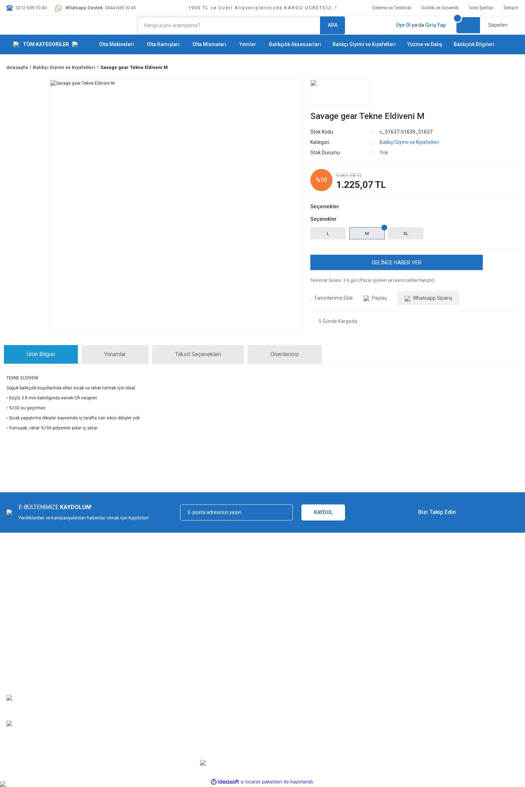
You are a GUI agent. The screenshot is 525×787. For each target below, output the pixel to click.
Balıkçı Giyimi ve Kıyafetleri (409, 142)
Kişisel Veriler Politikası (116, 668)
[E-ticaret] (261, 781)
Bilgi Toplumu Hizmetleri (378, 657)
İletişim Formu (21, 668)
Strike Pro (233, 710)
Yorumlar (115, 354)
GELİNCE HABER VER (396, 262)
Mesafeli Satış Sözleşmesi (120, 636)
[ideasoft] (225, 781)
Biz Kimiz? (17, 636)
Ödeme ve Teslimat (391, 7)
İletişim (511, 7)
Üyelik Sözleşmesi (372, 636)
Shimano (233, 657)
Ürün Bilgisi (41, 354)
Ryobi (229, 689)
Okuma (231, 678)
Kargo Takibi (19, 657)
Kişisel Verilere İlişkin (375, 668)
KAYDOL (323, 512)
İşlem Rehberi (368, 646)
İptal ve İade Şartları (113, 657)
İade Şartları (481, 7)
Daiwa (230, 668)
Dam (228, 699)
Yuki (228, 636)
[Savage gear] (340, 92)
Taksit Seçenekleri (198, 354)
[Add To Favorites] (331, 298)
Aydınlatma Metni (371, 678)
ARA (333, 25)
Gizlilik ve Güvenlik (440, 7)
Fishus (230, 646)
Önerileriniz (284, 354)
